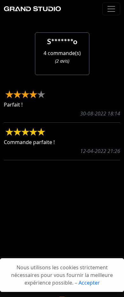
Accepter (89, 282)
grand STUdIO (32, 9)
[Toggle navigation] (111, 9)
